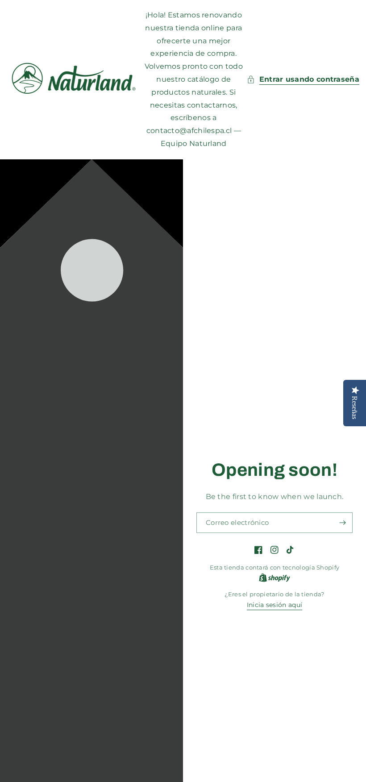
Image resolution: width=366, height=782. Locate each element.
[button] (303, 79)
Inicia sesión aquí (274, 605)
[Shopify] (274, 578)
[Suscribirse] (342, 522)
